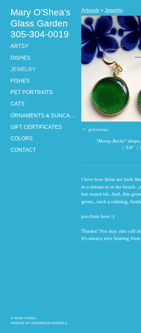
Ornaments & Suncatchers (43, 115)
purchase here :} (98, 216)
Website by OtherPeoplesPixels (38, 323)
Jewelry (23, 69)
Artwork (90, 10)
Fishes (20, 81)
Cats (17, 104)
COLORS (21, 138)
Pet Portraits (31, 92)
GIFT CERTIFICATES (36, 127)
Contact (23, 150)
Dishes (20, 58)
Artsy (19, 46)
